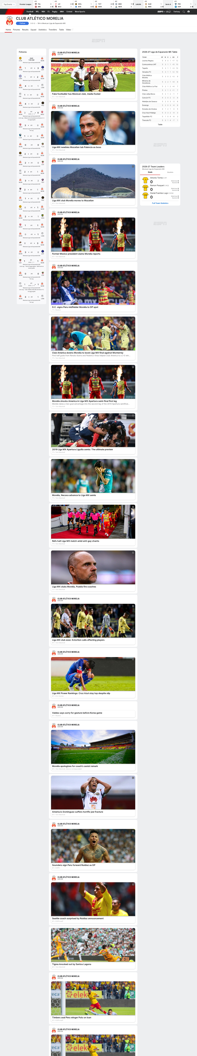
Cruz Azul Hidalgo (149, 113)
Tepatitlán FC (147, 116)
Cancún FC (146, 98)
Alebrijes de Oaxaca (149, 101)
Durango (145, 105)
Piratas (144, 90)
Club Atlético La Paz (149, 86)
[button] (184, 12)
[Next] (195, 4)
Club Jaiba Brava (148, 94)
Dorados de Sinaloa (149, 109)
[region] (160, 88)
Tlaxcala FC (146, 120)
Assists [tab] (170, 172)
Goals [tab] (150, 172)
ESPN (15, 12)
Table (160, 125)
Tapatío (145, 68)
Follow (22, 23)
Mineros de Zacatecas (146, 82)
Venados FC (146, 72)
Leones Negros (147, 61)
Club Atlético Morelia (147, 76)
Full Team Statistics (160, 203)
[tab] (150, 172)
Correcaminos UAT (149, 64)
